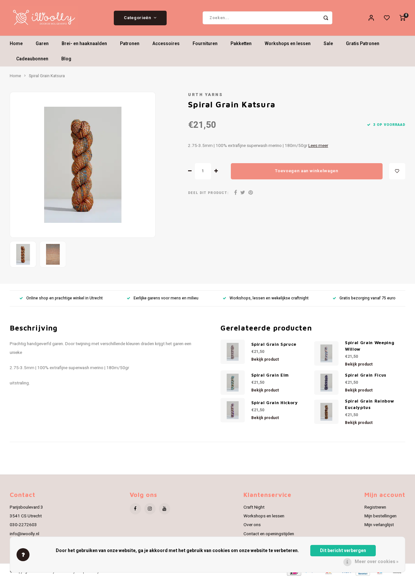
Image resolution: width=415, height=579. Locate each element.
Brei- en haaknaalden (84, 43)
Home (16, 43)
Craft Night (254, 507)
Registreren (375, 507)
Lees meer (318, 145)
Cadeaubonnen (32, 58)
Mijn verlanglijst (379, 525)
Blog (66, 58)
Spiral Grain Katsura (47, 76)
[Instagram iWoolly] (150, 508)
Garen (42, 43)
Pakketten (241, 43)
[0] (402, 18)
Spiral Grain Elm (270, 375)
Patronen (129, 43)
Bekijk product (265, 359)
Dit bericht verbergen (343, 550)
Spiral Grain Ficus (365, 375)
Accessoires (166, 43)
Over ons (252, 525)
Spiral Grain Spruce (274, 344)
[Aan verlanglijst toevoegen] (397, 171)
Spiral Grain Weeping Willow (369, 346)
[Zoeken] (325, 17)
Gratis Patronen (362, 43)
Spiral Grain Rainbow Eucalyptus (369, 404)
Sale (328, 43)
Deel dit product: (208, 192)
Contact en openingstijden (268, 534)
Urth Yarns (205, 95)
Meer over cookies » (376, 561)
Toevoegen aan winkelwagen (306, 171)
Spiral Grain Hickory (274, 402)
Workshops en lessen (288, 43)
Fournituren (205, 43)
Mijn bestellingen (380, 516)
